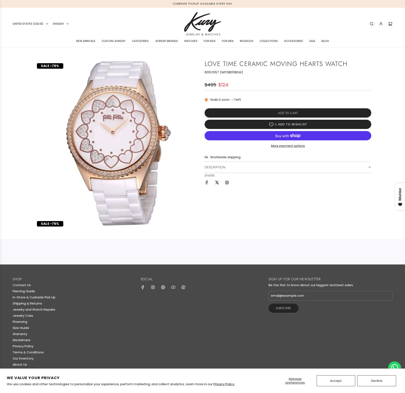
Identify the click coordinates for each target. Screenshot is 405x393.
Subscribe (283, 308)
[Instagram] (153, 287)
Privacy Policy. (224, 384)
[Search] (371, 23)
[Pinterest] (163, 287)
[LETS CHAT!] (394, 367)
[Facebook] (142, 287)
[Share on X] (216, 183)
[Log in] (381, 23)
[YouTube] (173, 287)
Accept (336, 380)
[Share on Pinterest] (227, 183)
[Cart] (390, 23)
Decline (376, 380)
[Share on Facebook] (206, 183)
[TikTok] (183, 287)
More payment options (288, 146)
